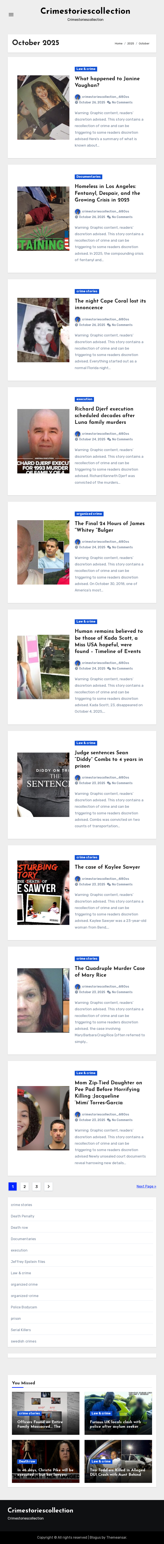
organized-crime (24, 1296)
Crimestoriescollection (85, 11)
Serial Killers (21, 1330)
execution (84, 399)
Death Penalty (23, 1216)
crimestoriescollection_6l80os (105, 97)
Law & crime (85, 69)
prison (16, 1319)
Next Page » (146, 1186)
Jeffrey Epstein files (28, 1262)
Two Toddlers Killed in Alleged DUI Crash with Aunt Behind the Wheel (117, 1475)
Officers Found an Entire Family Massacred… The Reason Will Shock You (40, 1426)
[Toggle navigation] (11, 14)
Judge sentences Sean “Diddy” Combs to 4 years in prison (109, 759)
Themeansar (116, 1537)
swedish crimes (23, 1341)
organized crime (89, 514)
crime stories (86, 291)
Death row (19, 1228)
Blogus (95, 1537)
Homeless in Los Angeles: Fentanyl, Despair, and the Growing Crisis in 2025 (107, 193)
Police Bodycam (24, 1307)
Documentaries (88, 177)
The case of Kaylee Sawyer (107, 867)
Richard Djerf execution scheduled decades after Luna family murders (105, 416)
